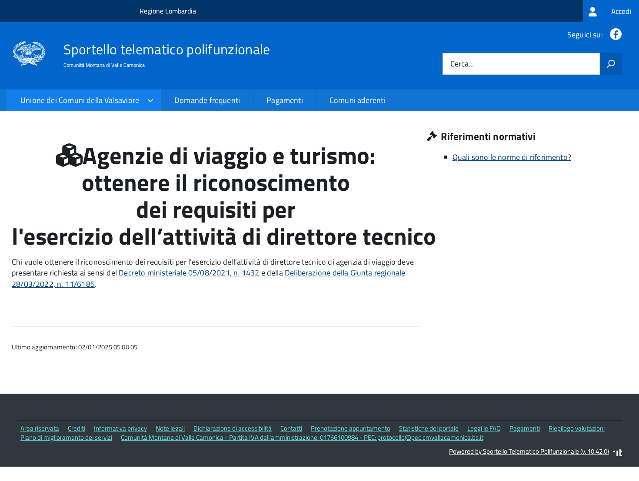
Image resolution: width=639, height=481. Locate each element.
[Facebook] (614, 34)
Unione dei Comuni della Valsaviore (79, 100)
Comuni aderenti (357, 100)
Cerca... (462, 64)
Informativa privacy (120, 428)
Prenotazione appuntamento (350, 428)
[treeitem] (611, 11)
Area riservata (39, 428)
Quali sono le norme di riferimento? (512, 157)
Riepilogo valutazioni (577, 428)
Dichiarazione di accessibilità (232, 428)
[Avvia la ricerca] (611, 64)
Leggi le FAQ (484, 428)
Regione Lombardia (168, 11)
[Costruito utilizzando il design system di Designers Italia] (617, 453)
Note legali (170, 428)
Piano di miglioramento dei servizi (66, 437)
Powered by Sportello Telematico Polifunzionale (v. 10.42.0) (529, 451)
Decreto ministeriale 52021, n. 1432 (189, 273)
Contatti (291, 428)
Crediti (76, 428)
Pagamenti (284, 100)
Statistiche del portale (429, 428)
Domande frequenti (207, 100)
